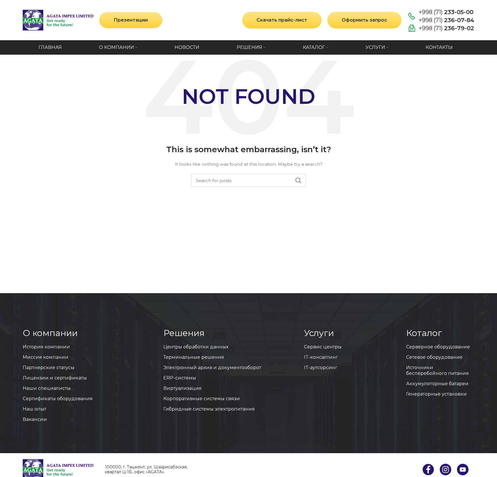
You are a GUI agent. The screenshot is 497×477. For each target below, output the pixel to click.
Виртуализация (182, 388)
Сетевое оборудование (434, 357)
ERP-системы (179, 378)
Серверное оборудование (438, 347)
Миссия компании (45, 357)
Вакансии (35, 419)
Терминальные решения (193, 357)
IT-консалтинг (321, 357)
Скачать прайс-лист (282, 20)
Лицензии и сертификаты (55, 378)
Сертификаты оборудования (58, 398)
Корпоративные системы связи (201, 398)
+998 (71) (446, 12)
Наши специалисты (47, 388)
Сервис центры (323, 347)
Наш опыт (34, 409)
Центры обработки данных (195, 347)
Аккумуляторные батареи (437, 383)
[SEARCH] (298, 180)
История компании (46, 347)
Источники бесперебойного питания (437, 370)
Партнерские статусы (48, 367)
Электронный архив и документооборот (212, 367)
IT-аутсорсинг (320, 367)
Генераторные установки (436, 394)
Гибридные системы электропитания (209, 409)
